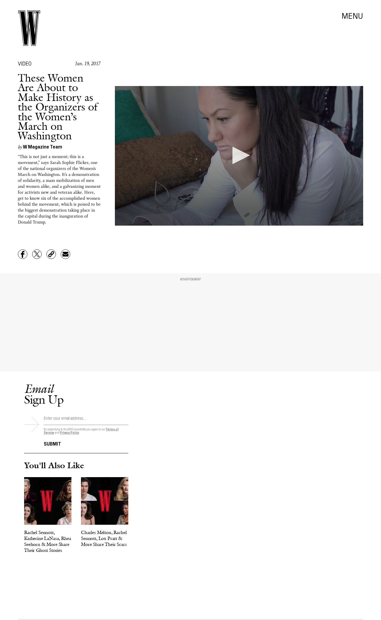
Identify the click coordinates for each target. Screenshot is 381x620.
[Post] (37, 254)
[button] (239, 155)
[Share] (22, 254)
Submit (52, 443)
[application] (239, 156)
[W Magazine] (29, 28)
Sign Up (43, 394)
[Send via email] (65, 254)
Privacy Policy (69, 432)
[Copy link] (51, 254)
